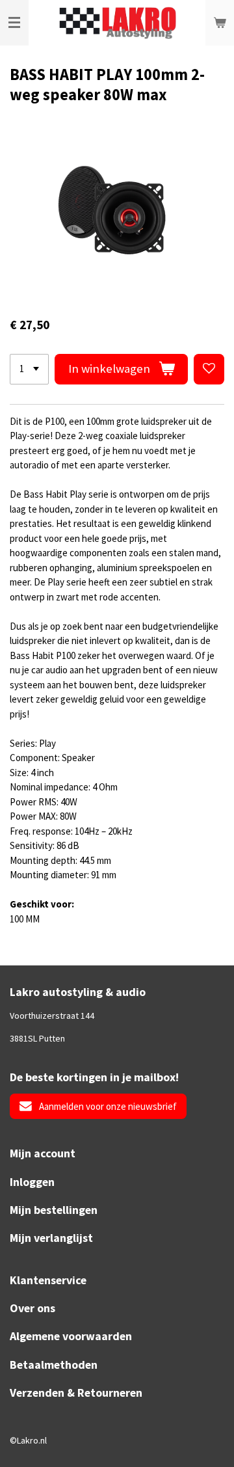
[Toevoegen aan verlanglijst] (209, 369)
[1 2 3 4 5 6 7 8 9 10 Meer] (29, 369)
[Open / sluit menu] (14, 23)
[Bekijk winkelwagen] (219, 23)
